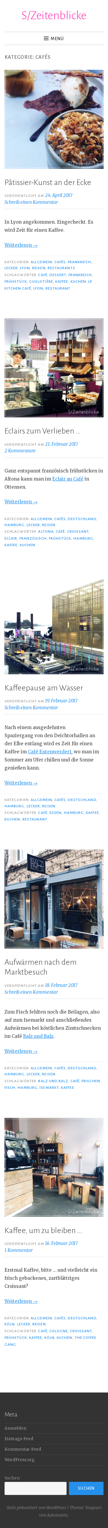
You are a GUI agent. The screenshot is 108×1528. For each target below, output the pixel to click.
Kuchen (78, 281)
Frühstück (15, 281)
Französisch (33, 538)
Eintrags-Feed (18, 1438)
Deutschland (82, 519)
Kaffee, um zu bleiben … (43, 1230)
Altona (45, 531)
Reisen (38, 268)
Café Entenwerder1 (49, 752)
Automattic (57, 1515)
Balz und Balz (38, 1036)
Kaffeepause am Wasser (43, 688)
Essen (56, 813)
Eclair (10, 538)
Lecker (11, 268)
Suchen (12, 1478)
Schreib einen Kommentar (31, 202)
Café (42, 275)
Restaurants (61, 268)
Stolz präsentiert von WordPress (36, 1507)
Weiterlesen (21, 245)
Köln (9, 1324)
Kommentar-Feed (22, 1449)
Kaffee (61, 281)
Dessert (58, 275)
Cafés (59, 262)
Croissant (78, 531)
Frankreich (80, 262)
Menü (57, 38)
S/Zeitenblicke (54, 16)
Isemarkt (49, 1088)
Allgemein (41, 262)
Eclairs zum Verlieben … (42, 431)
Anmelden (15, 1428)
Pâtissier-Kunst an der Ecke (47, 182)
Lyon (25, 268)
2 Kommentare (20, 451)
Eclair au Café (67, 479)
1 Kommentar (18, 1250)
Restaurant (58, 288)
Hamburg (14, 525)
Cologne (59, 1331)
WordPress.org (19, 1459)
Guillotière (41, 281)
